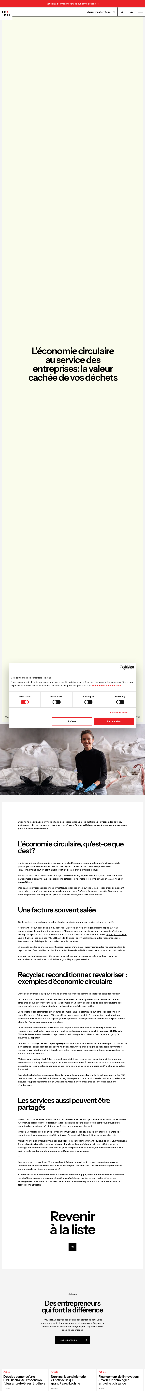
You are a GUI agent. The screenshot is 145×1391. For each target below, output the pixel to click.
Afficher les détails (119, 712)
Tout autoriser (114, 721)
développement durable (83, 863)
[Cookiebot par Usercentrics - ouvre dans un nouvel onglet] (121, 667)
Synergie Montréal (116, 934)
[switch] (57, 702)
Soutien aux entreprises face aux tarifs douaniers (72, 3)
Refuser (72, 721)
